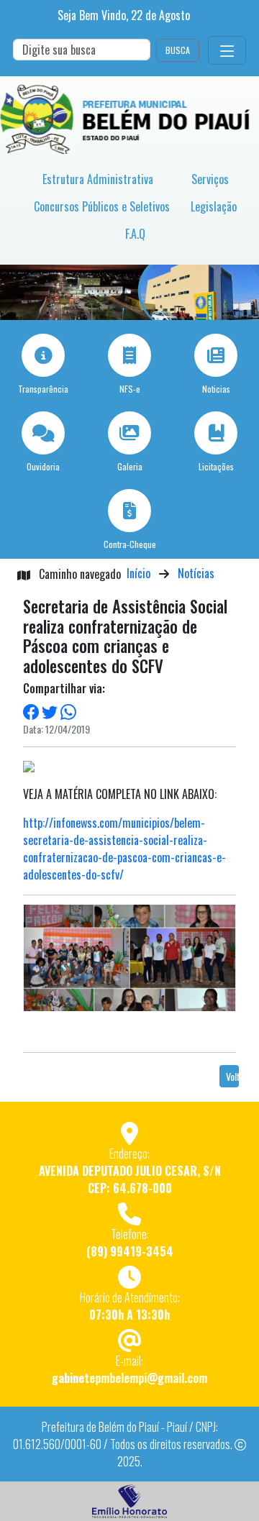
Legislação (214, 206)
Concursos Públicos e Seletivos (102, 206)
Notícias (196, 573)
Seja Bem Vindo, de (124, 15)
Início (138, 573)
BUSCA (177, 50)
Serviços (210, 179)
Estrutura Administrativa (97, 179)
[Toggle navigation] (227, 50)
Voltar (232, 1076)
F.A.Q (135, 233)
